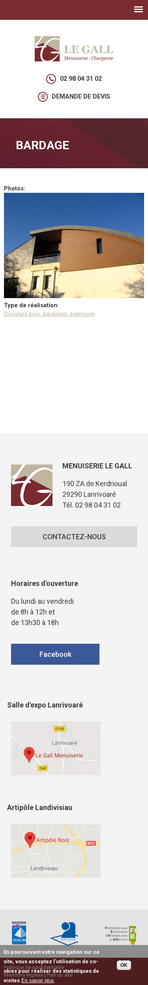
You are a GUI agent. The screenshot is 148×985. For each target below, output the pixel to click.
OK (123, 965)
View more (56, 748)
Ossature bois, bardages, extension (49, 314)
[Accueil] (74, 59)
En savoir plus (37, 980)
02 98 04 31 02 (81, 78)
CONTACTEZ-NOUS (74, 536)
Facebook (55, 654)
